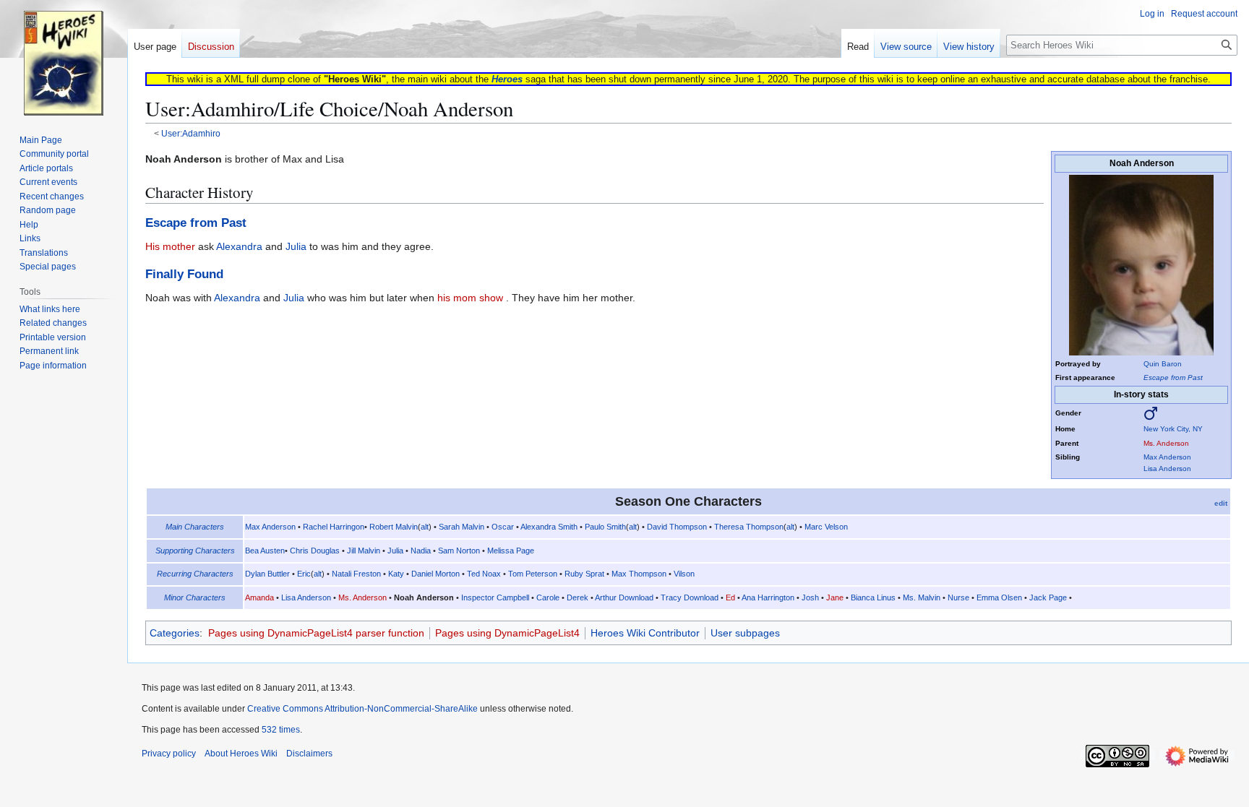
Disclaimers (309, 753)
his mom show (470, 297)
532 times (281, 730)
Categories (174, 633)
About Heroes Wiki (241, 753)
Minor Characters (195, 597)
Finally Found (184, 274)
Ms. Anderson (1166, 443)
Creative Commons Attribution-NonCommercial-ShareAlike (362, 709)
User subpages (745, 633)
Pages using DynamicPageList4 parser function (316, 633)
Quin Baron (1162, 364)
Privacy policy (169, 753)
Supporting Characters (195, 550)
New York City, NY (1173, 429)
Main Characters (195, 526)
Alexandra (239, 246)
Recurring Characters (195, 573)
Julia (296, 246)
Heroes (507, 79)
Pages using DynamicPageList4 (507, 633)
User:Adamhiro (190, 133)
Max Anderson (1167, 457)
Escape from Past (1173, 377)
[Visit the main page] (63, 58)
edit (1220, 503)
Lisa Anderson (1167, 468)
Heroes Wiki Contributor (645, 633)
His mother (170, 246)
